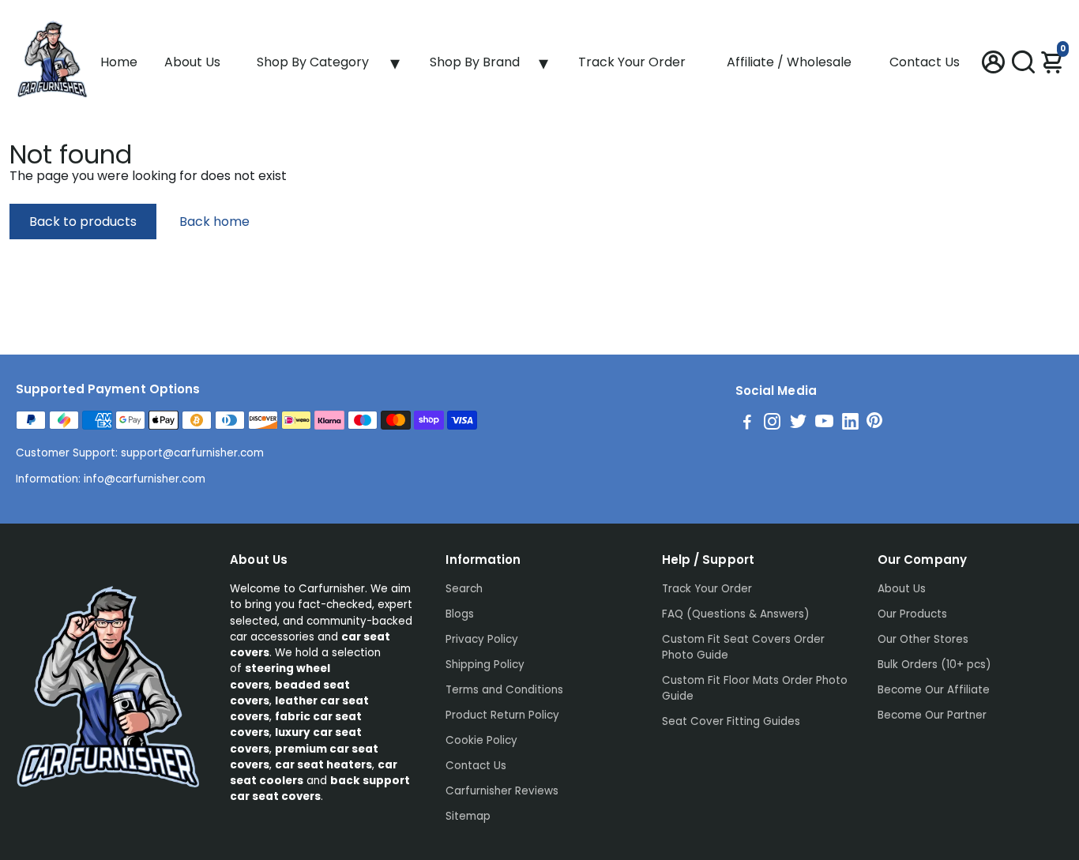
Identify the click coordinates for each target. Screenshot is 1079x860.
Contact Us (924, 62)
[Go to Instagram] (772, 423)
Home (118, 62)
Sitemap (468, 816)
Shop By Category (313, 62)
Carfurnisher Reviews (502, 790)
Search (464, 588)
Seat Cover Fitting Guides (731, 721)
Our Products (912, 614)
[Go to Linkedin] (850, 423)
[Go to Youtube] (824, 423)
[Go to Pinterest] (874, 423)
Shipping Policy (485, 664)
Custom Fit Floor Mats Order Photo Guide (755, 688)
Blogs (460, 614)
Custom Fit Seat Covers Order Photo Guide (743, 647)
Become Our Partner (932, 715)
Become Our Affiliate (934, 689)
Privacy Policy (482, 639)
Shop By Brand (475, 62)
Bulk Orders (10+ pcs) (934, 664)
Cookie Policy (481, 740)
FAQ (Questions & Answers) (735, 614)
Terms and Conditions (504, 689)
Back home (214, 221)
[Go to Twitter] (798, 423)
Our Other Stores (923, 639)
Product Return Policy (502, 715)
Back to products (83, 221)
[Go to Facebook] (747, 423)
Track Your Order (632, 62)
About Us (192, 62)
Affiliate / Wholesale (789, 62)
